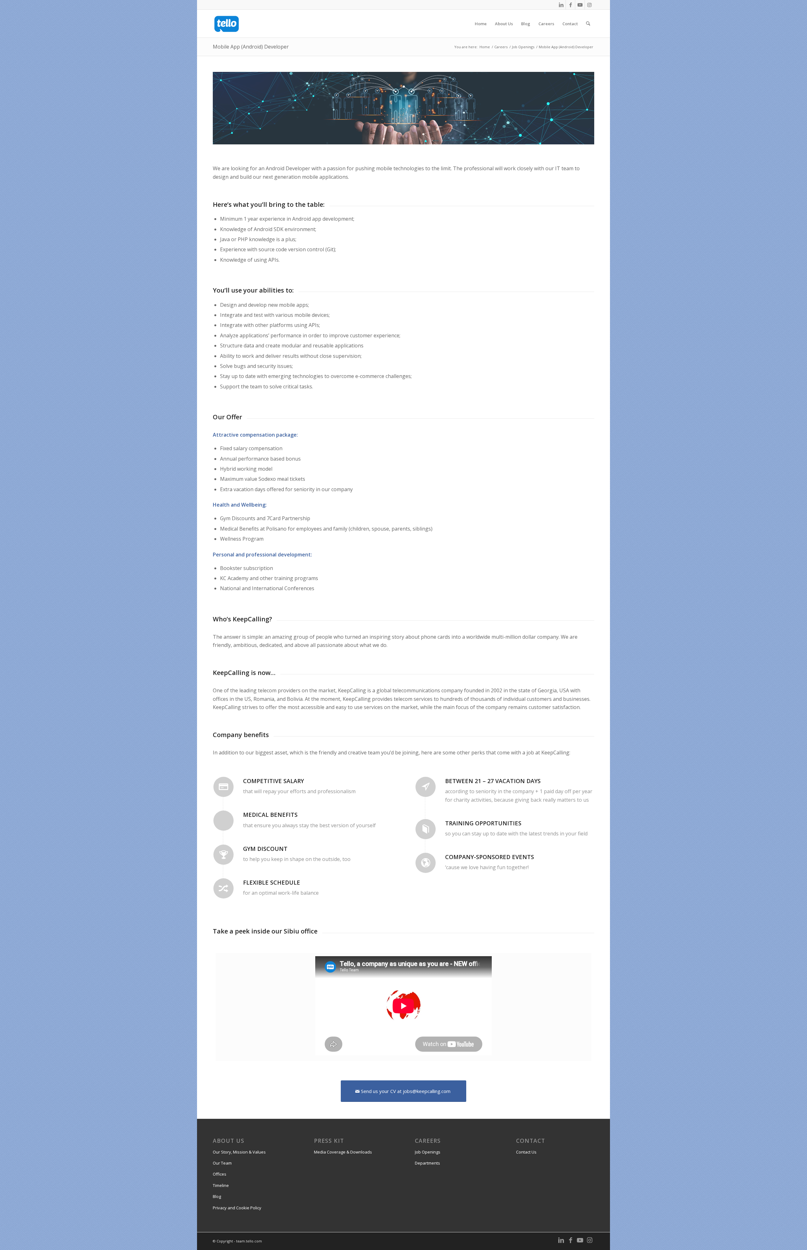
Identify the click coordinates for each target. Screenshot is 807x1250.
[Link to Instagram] (589, 4)
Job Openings (427, 1152)
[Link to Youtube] (579, 4)
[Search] (588, 24)
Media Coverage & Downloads (343, 1152)
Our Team (222, 1163)
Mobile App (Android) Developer (251, 46)
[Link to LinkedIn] (561, 4)
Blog (217, 1196)
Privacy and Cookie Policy (237, 1208)
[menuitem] (481, 24)
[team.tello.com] (227, 24)
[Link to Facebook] (570, 4)
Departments (427, 1163)
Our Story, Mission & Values (239, 1152)
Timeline (221, 1185)
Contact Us (526, 1152)
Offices (219, 1174)
